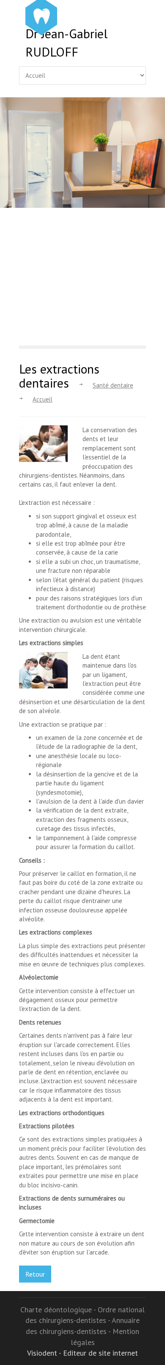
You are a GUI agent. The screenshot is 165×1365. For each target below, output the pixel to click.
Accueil (42, 399)
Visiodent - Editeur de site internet (82, 1353)
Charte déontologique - (59, 1309)
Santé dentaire (113, 385)
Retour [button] (35, 1274)
